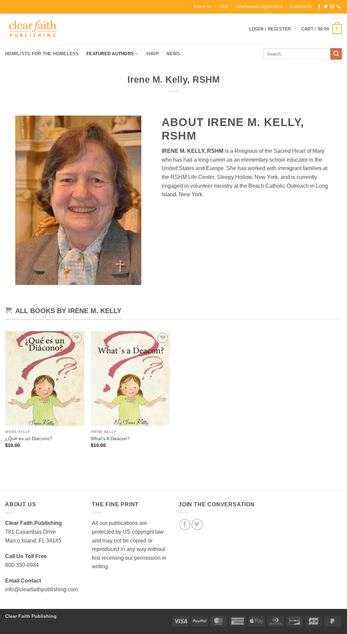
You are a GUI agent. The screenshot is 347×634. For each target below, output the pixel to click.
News (173, 53)
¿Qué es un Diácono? (28, 438)
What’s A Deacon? (110, 438)
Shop (152, 53)
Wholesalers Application (259, 6)
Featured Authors (110, 53)
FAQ (223, 6)
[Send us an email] (332, 6)
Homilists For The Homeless (42, 53)
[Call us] (338, 6)
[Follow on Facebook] (319, 6)
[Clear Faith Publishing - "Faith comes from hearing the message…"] (33, 29)
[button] (321, 29)
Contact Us (301, 6)
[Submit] (336, 54)
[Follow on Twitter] (326, 6)
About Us (202, 6)
